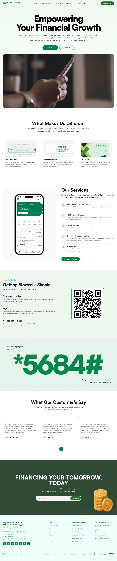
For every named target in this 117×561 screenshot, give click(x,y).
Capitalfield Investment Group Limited (25, 528)
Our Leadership (53, 529)
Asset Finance (76, 532)
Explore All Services (70, 259)
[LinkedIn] (16, 543)
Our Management (54, 532)
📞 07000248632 (8, 534)
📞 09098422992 (8, 537)
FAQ (50, 541)
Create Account (107, 3)
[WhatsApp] (20, 543)
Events (51, 538)
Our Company (53, 525)
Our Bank (68, 3)
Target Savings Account (102, 529)
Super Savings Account (102, 525)
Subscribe (76, 498)
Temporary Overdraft (78, 541)
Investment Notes (100, 535)
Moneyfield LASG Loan (79, 529)
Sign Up (50, 47)
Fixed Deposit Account (102, 538)
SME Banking (59, 3)
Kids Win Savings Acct (102, 532)
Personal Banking (45, 3)
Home (35, 3)
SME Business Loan (78, 535)
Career (51, 535)
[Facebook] (4, 543)
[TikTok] (28, 543)
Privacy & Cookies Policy (59, 554)
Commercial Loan (77, 538)
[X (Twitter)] (12, 543)
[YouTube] (24, 543)
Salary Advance (76, 525)
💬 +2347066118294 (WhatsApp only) (14, 539)
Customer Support (81, 3)
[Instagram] (8, 543)
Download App (66, 47)
